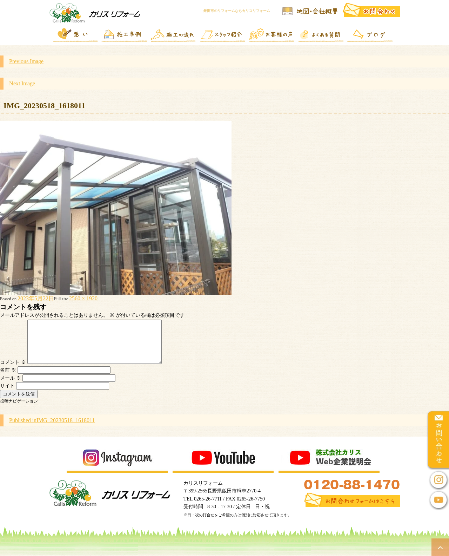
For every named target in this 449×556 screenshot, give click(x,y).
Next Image (22, 83)
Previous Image (26, 61)
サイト (7, 385)
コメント (13, 362)
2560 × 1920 (83, 298)
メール (10, 378)
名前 (8, 370)
